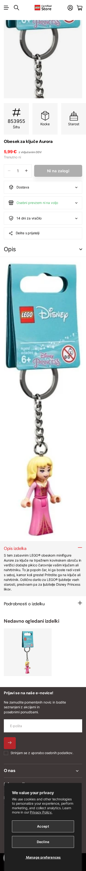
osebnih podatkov (58, 753)
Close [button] (43, 771)
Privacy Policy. (41, 812)
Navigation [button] (6, 7)
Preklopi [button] (80, 249)
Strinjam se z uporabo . (42, 753)
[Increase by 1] (26, 170)
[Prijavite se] (70, 7)
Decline (43, 842)
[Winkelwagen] (79, 7)
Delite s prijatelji (27, 233)
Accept (43, 826)
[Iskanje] (16, 7)
